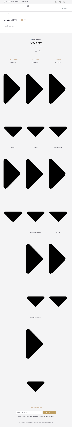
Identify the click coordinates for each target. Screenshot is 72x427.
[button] (5, 7)
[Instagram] (64, 2)
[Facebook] (60, 2)
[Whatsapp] (56, 2)
